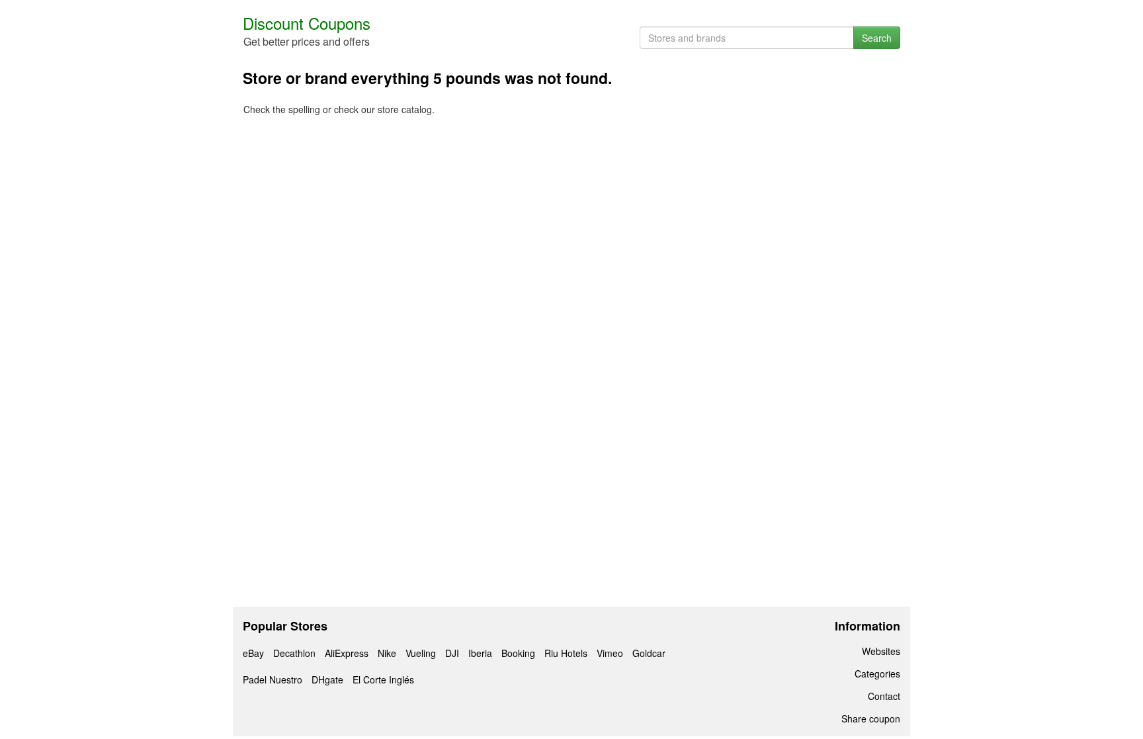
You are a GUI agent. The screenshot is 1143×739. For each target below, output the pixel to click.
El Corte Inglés (383, 679)
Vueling (420, 653)
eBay (253, 653)
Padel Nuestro (272, 679)
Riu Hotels (565, 653)
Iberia (480, 653)
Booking (518, 653)
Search (877, 37)
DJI (452, 653)
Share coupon (870, 718)
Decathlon (294, 653)
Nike (387, 653)
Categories (877, 673)
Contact (884, 696)
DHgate (327, 679)
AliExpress (346, 653)
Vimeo (610, 653)
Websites (881, 651)
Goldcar (648, 653)
